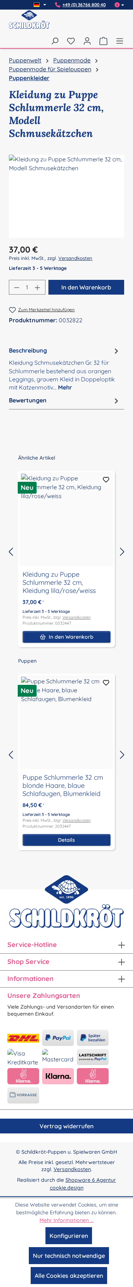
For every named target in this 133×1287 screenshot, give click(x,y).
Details (66, 840)
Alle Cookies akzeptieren (69, 1275)
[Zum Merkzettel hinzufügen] (106, 479)
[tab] (64, 369)
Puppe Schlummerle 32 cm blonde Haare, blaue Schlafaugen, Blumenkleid (63, 785)
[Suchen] (55, 40)
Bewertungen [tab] (28, 400)
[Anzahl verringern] (16, 287)
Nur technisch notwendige (69, 1255)
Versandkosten (75, 258)
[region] (66, 196)
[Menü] (118, 40)
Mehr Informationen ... (66, 1220)
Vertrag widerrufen (66, 1126)
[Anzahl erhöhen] (37, 287)
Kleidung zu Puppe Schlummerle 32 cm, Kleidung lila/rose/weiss (59, 582)
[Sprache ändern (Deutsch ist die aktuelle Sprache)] (40, 5)
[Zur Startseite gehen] (29, 24)
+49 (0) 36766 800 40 (84, 5)
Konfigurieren (69, 1235)
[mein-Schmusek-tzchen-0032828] (66, 196)
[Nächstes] (122, 552)
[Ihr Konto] (87, 40)
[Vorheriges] (10, 552)
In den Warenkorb (86, 287)
